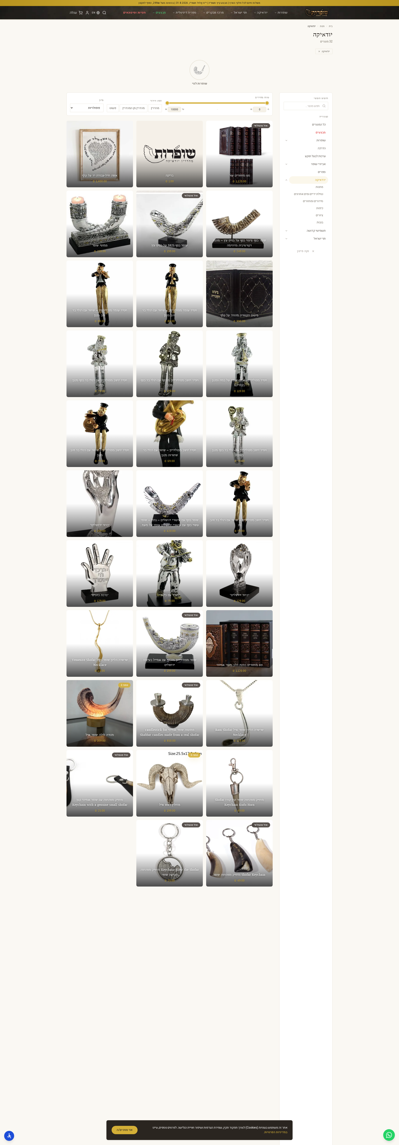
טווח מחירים (262, 97)
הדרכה (322, 148)
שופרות (283, 12)
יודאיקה (262, 12)
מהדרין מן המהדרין (133, 108)
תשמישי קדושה (316, 231)
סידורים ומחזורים (313, 201)
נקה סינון (303, 251)
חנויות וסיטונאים (134, 12)
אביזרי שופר (318, 164)
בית (330, 26)
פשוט (113, 108)
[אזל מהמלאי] (239, 154)
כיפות (319, 208)
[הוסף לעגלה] (169, 154)
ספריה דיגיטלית (186, 12)
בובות (320, 222)
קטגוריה (323, 116)
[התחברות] (87, 13)
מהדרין (155, 108)
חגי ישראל (240, 12)
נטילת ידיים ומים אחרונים (308, 194)
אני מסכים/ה (125, 1130)
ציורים (319, 215)
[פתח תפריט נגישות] (9, 1136)
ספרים (322, 172)
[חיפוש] (104, 13)
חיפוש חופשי (321, 98)
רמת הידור (156, 100)
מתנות (319, 187)
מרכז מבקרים (215, 12)
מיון (101, 100)
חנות (322, 26)
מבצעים (161, 12)
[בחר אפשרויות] (99, 643)
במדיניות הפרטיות (275, 1132)
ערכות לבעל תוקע (315, 156)
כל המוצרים (319, 124)
